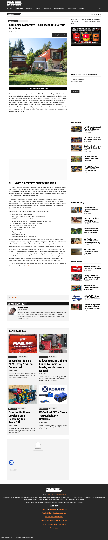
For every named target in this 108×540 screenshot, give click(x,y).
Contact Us (54, 528)
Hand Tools (29, 8)
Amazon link (80, 21)
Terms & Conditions (61, 494)
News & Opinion (13, 21)
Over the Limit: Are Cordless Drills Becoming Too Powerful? (19, 417)
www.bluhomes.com (31, 266)
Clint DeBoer (14, 31)
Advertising (53, 509)
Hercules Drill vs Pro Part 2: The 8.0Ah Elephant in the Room (92, 148)
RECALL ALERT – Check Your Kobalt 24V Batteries (53, 416)
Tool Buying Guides (59, 513)
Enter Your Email (77, 82)
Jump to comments (60, 35)
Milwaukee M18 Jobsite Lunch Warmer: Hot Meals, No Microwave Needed (53, 366)
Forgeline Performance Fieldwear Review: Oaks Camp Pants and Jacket (91, 230)
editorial (14, 297)
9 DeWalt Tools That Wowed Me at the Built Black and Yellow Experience (92, 129)
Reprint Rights (46, 513)
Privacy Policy (49, 494)
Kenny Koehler (14, 425)
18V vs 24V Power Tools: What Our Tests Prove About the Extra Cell (91, 169)
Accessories (47, 8)
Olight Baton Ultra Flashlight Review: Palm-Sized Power (91, 251)
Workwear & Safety (59, 8)
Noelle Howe (13, 370)
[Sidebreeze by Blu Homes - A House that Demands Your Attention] (38, 61)
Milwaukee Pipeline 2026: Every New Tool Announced (21, 364)
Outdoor (38, 8)
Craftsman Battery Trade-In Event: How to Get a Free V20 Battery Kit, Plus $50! (92, 306)
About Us (81, 8)
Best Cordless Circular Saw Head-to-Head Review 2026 (92, 138)
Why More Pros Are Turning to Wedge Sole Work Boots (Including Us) (92, 241)
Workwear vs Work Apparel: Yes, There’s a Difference (91, 209)
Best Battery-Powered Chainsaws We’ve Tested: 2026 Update (91, 158)
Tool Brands (63, 509)
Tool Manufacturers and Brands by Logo (54, 520)
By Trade (9, 8)
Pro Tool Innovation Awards (54, 517)
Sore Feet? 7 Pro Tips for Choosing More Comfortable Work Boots (91, 220)
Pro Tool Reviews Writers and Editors (54, 524)
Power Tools (19, 8)
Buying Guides (72, 8)
